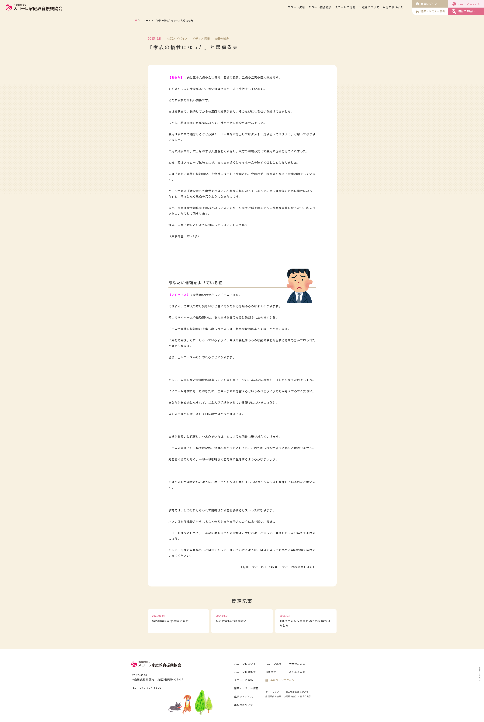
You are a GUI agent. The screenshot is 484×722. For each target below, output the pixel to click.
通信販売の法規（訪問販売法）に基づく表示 (288, 696)
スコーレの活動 (345, 7)
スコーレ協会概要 (320, 7)
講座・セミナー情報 (246, 688)
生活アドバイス (393, 7)
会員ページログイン (282, 680)
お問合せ (270, 672)
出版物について (369, 7)
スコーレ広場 (296, 7)
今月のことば (297, 664)
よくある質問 (297, 672)
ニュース (146, 20)
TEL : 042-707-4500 (146, 687)
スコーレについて (245, 664)
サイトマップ (272, 692)
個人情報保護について (297, 692)
